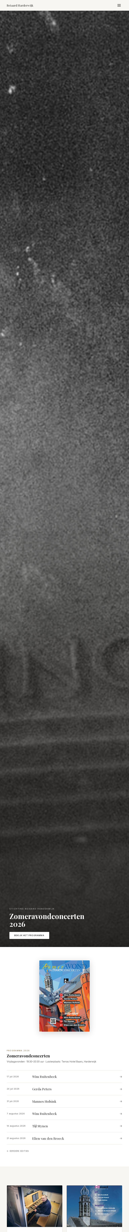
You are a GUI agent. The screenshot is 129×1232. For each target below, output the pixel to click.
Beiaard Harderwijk (20, 5)
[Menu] (119, 5)
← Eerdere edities (18, 1151)
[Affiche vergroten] (64, 995)
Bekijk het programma (29, 935)
